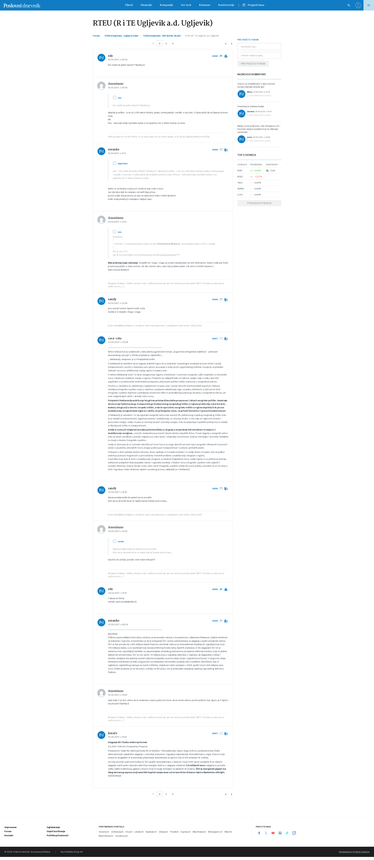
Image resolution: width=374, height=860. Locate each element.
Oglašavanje (53, 827)
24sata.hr (163, 832)
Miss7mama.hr (199, 832)
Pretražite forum (253, 63)
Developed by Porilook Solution (354, 852)
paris (249, 137)
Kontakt (8, 835)
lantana (250, 111)
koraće (112, 733)
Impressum (10, 827)
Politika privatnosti (57, 835)
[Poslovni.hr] (22, 5)
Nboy (249, 92)
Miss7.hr (228, 832)
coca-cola (114, 338)
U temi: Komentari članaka (259, 96)
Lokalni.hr (139, 832)
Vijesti (129, 5)
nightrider (123, 164)
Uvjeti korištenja (56, 831)
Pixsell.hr (174, 832)
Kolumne (204, 5)
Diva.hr (129, 832)
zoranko (113, 149)
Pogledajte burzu (259, 203)
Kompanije (166, 5)
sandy (112, 299)
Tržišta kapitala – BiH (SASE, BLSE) (162, 35)
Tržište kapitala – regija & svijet (121, 35)
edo (110, 56)
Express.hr (186, 832)
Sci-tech (186, 5)
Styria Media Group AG (72, 852)
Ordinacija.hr (117, 832)
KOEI (239, 170)
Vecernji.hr (104, 832)
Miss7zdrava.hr (106, 836)
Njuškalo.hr (151, 832)
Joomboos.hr (121, 836)
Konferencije (226, 5)
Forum (96, 35)
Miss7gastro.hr (215, 832)
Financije (146, 5)
